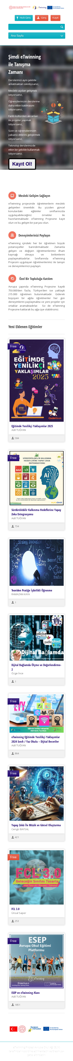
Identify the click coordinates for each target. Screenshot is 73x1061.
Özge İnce (17, 673)
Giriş (43, 17)
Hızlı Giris (25, 17)
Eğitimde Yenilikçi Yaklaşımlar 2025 (32, 426)
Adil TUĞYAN (18, 430)
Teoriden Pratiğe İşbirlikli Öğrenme (31, 590)
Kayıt (55, 17)
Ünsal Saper (18, 913)
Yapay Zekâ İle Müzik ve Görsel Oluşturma (36, 825)
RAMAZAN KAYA (20, 594)
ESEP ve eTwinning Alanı (25, 993)
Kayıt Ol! (22, 164)
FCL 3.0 (15, 909)
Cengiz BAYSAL (20, 829)
